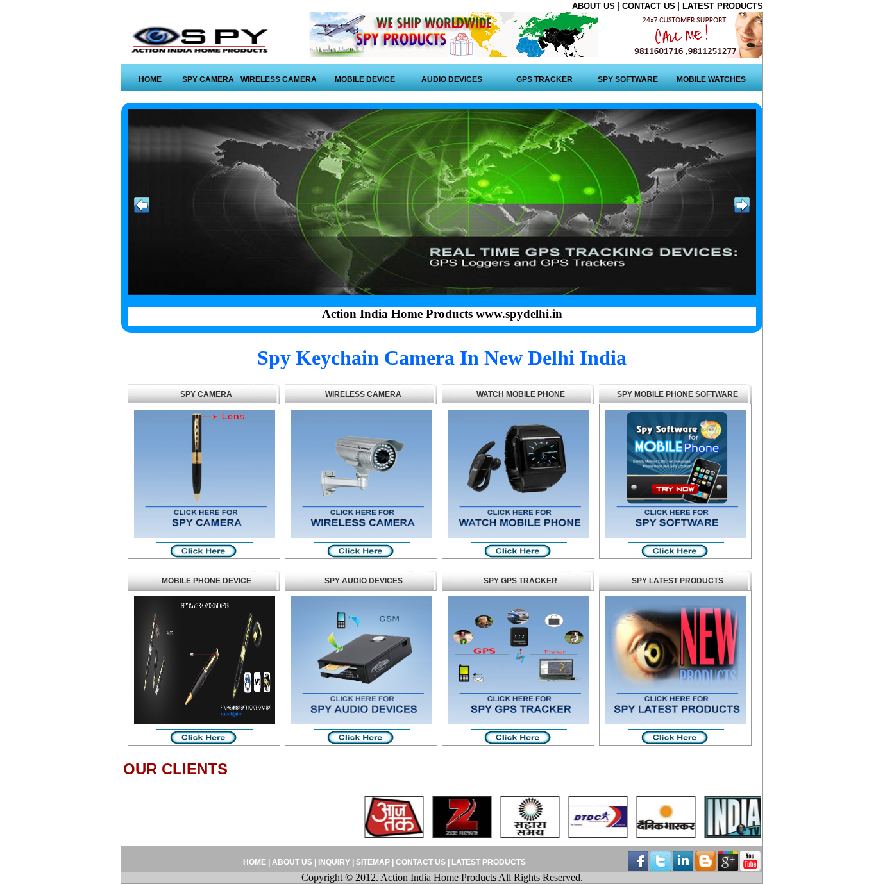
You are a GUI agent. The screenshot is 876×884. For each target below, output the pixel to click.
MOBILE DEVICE (365, 79)
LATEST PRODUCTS (722, 6)
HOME (150, 79)
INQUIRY (334, 862)
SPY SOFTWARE (628, 79)
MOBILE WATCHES (711, 79)
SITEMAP (374, 862)
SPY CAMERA (208, 79)
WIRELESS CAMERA (278, 79)
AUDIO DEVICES (451, 79)
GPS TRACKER (544, 79)
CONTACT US (650, 6)
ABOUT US (595, 6)
